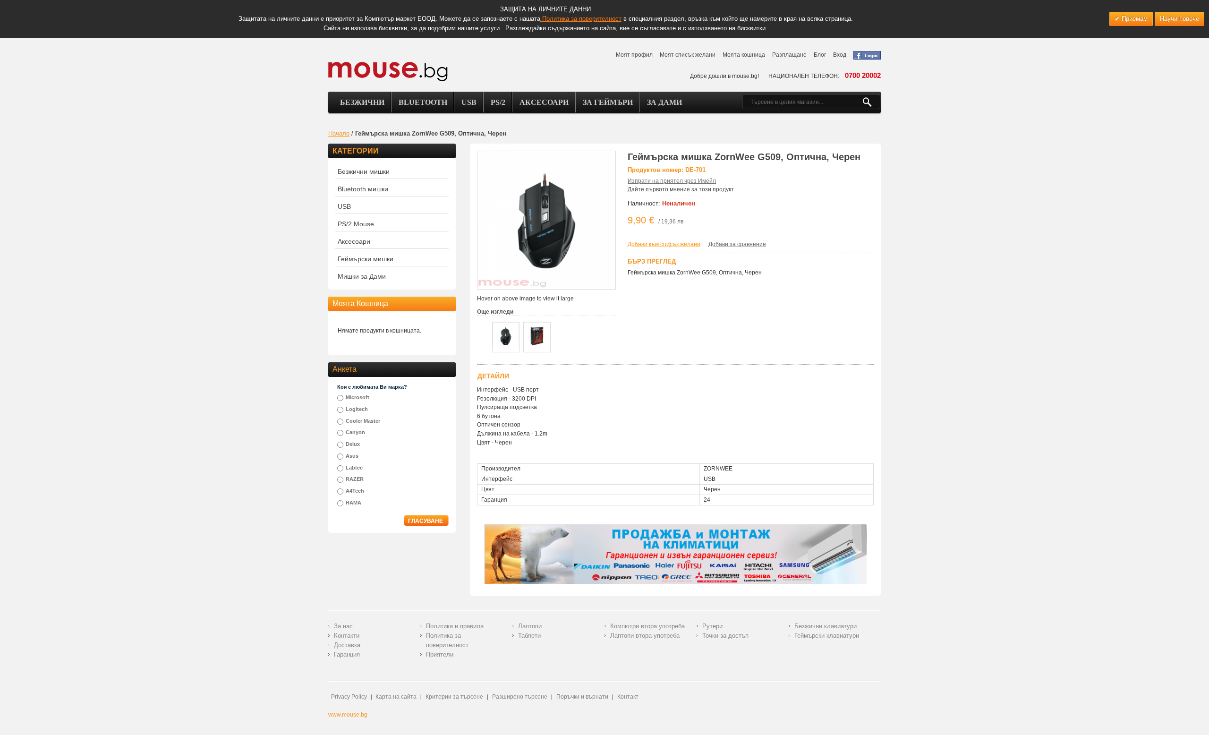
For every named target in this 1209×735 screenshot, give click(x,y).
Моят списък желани (687, 54)
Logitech (357, 409)
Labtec (354, 467)
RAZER (355, 479)
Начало (338, 133)
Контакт (628, 696)
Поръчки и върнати (582, 696)
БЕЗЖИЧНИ (362, 102)
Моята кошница (744, 54)
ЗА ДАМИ (664, 102)
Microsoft (357, 397)
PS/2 (498, 102)
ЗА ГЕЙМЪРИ (608, 102)
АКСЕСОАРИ (544, 102)
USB (469, 102)
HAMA (353, 502)
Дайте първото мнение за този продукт (681, 189)
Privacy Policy (349, 696)
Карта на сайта (396, 696)
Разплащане (789, 54)
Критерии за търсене (454, 696)
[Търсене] (871, 102)
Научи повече (1179, 18)
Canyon (355, 432)
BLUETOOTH (423, 102)
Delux (353, 444)
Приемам (1134, 18)
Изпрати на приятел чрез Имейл (672, 181)
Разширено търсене (519, 696)
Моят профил (634, 54)
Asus (352, 456)
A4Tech (355, 491)
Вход (839, 54)
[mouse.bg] (388, 71)
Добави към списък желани (664, 244)
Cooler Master (363, 421)
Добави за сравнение (737, 244)
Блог (820, 54)
